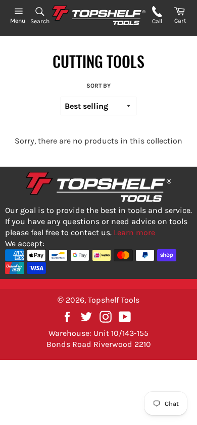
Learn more (134, 232)
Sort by (98, 85)
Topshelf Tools (113, 300)
